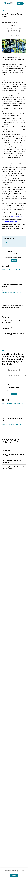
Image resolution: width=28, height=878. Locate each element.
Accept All (14, 875)
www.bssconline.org (16, 216)
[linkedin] (11, 35)
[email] (18, 35)
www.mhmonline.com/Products (10, 221)
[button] (3, 3)
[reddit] (16, 35)
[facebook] (9, 35)
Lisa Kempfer (14, 25)
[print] (25, 35)
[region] (14, 873)
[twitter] (14, 35)
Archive (3, 10)
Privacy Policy (22, 871)
